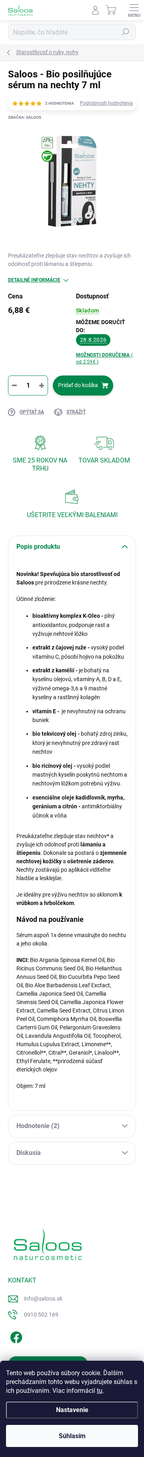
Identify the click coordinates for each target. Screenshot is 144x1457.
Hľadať (125, 32)
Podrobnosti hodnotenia (106, 103)
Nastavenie (72, 1410)
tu (99, 1390)
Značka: (24, 117)
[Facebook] (15, 1336)
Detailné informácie (34, 280)
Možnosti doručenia (104, 358)
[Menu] (134, 10)
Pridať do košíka (78, 385)
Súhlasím (72, 1436)
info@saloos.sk (43, 1298)
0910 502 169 (41, 1314)
